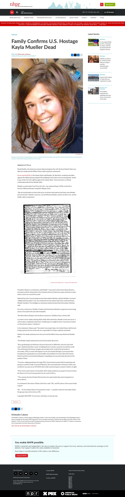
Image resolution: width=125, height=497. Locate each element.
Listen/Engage (61, 17)
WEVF (70, 479)
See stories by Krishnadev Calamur (23, 426)
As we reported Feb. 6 (24, 175)
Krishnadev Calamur (23, 54)
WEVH (70, 481)
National (14, 35)
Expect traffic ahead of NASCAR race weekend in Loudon (106, 79)
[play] (12, 12)
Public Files (71, 474)
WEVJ (70, 482)
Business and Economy (103, 88)
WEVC (70, 478)
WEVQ (70, 486)
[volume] (17, 12)
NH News (102, 39)
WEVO (70, 485)
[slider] (19, 12)
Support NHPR (21, 455)
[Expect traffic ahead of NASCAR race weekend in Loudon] (93, 77)
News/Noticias (15, 17)
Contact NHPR (50, 470)
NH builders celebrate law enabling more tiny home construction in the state (105, 95)
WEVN (70, 483)
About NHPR (74, 17)
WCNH (70, 477)
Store (102, 17)
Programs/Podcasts (44, 17)
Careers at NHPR (50, 478)
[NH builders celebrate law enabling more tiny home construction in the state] (93, 90)
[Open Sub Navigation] (21, 17)
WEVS (70, 488)
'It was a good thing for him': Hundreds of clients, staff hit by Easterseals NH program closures (105, 45)
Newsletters (28, 17)
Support (111, 4)
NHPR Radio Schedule (52, 474)
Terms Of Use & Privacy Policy (77, 470)
